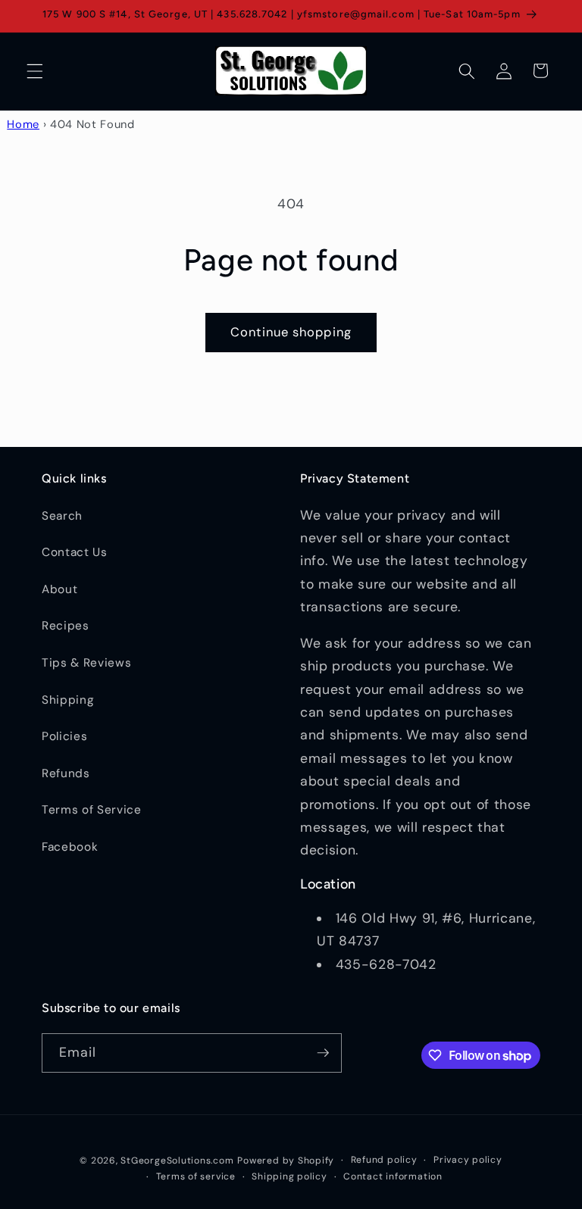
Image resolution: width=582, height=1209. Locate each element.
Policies (64, 736)
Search (62, 515)
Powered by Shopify (285, 1160)
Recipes (65, 625)
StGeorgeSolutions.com (176, 1160)
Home (23, 124)
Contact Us (75, 552)
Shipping (68, 700)
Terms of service (196, 1176)
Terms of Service (92, 809)
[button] (35, 70)
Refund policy (384, 1160)
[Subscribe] (323, 1053)
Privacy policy (467, 1160)
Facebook (70, 846)
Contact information (393, 1176)
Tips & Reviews (86, 662)
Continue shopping (291, 332)
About (59, 589)
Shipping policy (289, 1176)
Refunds (66, 773)
